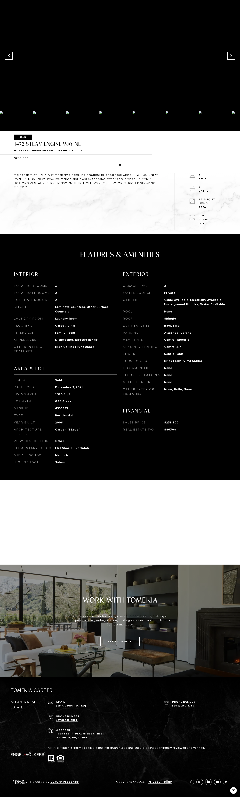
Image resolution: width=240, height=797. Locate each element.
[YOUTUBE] (217, 782)
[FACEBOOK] (191, 782)
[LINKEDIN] (208, 782)
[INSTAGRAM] (199, 782)
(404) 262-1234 (183, 705)
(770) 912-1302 (67, 720)
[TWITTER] (226, 782)
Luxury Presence (64, 782)
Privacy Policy (160, 782)
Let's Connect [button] (120, 641)
